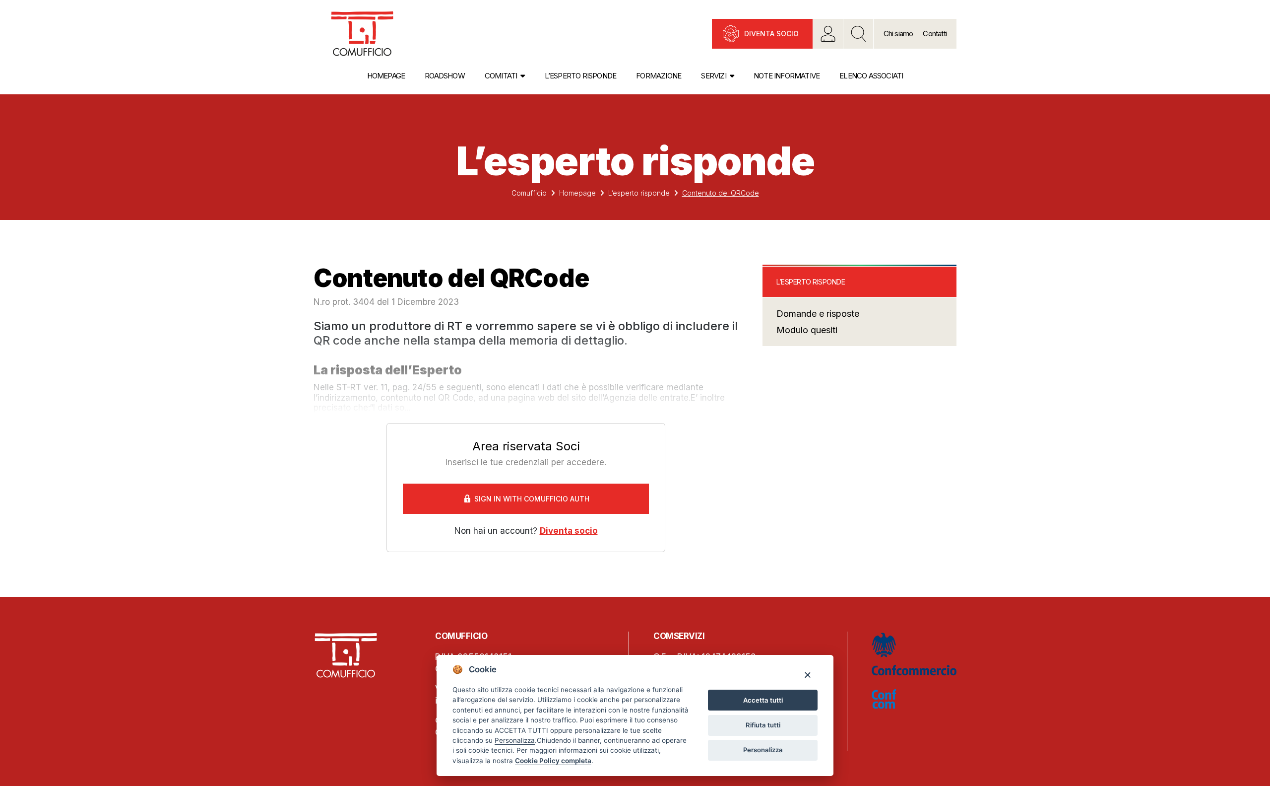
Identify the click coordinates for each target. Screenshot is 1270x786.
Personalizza (763, 750)
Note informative (787, 75)
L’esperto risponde (581, 75)
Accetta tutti (763, 700)
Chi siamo (898, 33)
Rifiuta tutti (763, 725)
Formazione (658, 75)
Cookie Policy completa (553, 761)
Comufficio (529, 193)
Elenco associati (871, 75)
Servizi (713, 75)
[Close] (807, 674)
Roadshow (445, 75)
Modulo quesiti (806, 330)
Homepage (386, 75)
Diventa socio (771, 33)
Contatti (935, 33)
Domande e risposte (817, 313)
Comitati (501, 75)
